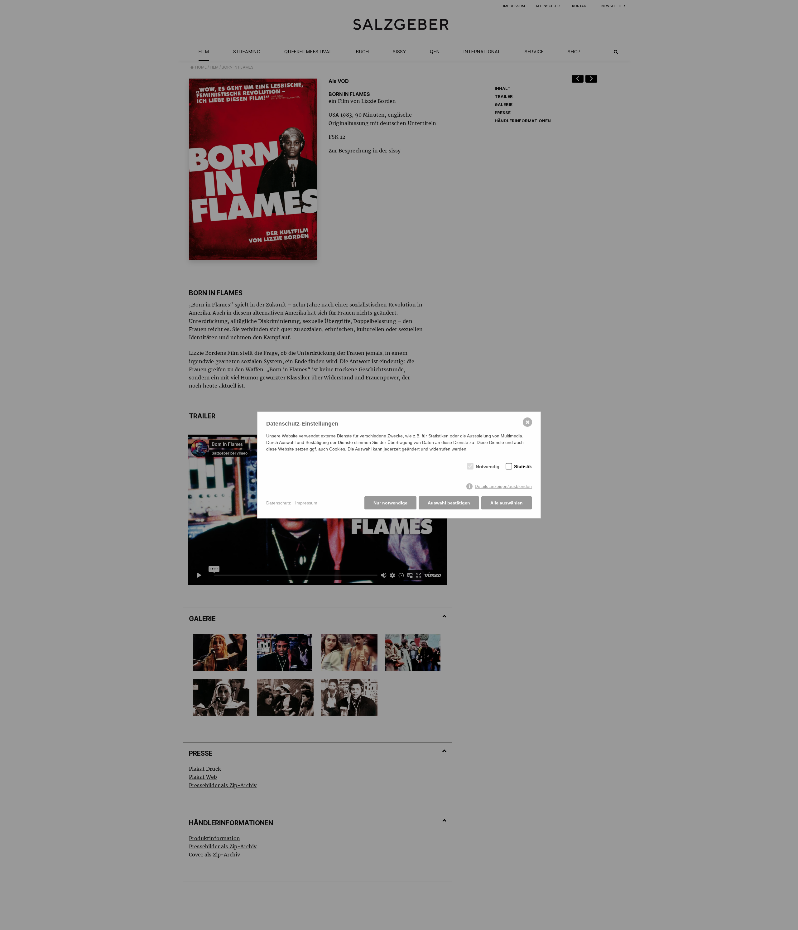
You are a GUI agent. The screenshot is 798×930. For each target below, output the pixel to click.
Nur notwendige (390, 502)
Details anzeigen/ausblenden (503, 486)
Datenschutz (278, 502)
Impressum (306, 502)
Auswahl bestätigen (449, 502)
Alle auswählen (506, 502)
